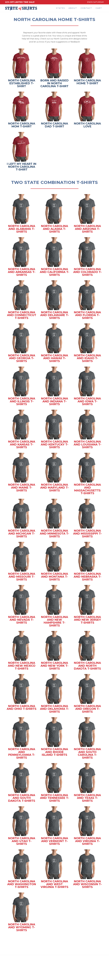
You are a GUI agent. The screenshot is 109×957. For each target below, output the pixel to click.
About (73, 8)
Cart (99, 8)
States (60, 8)
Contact (86, 8)
